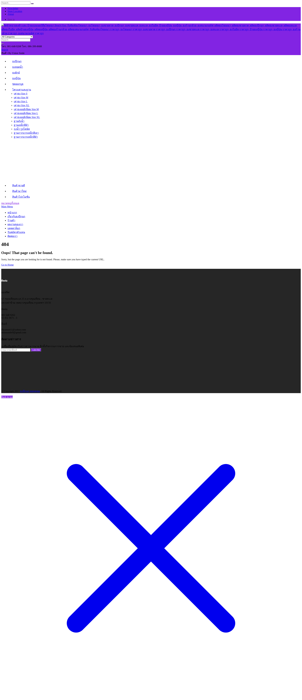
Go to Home (7, 264)
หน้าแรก (12, 212)
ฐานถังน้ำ (19, 121)
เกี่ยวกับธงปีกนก (16, 216)
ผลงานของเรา (15, 224)
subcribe (36, 350)
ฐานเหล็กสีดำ (21, 125)
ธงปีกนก (17, 61)
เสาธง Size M (21, 97)
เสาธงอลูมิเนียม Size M (26, 109)
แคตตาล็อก (14, 228)
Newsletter (13, 8)
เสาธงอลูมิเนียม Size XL (27, 117)
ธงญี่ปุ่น (16, 78)
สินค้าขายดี (18, 185)
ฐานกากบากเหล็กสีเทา (26, 133)
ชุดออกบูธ (17, 84)
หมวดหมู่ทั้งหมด (10, 203)
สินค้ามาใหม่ (19, 191)
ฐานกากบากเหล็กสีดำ (26, 136)
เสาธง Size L (21, 101)
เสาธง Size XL (21, 105)
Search (4, 49)
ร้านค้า (11, 220)
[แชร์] (291, 3)
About (11, 14)
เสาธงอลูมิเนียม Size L (26, 113)
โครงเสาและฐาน (21, 89)
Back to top (7, 397)
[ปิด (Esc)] (298, 3)
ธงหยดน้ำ (17, 67)
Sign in (11, 19)
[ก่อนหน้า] (5, 350)
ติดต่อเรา (12, 236)
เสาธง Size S (20, 93)
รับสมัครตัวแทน (16, 232)
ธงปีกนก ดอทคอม (30, 391)
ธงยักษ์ (16, 72)
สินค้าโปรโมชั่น (21, 196)
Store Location (15, 11)
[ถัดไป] (296, 350)
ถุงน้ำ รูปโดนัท (22, 129)
